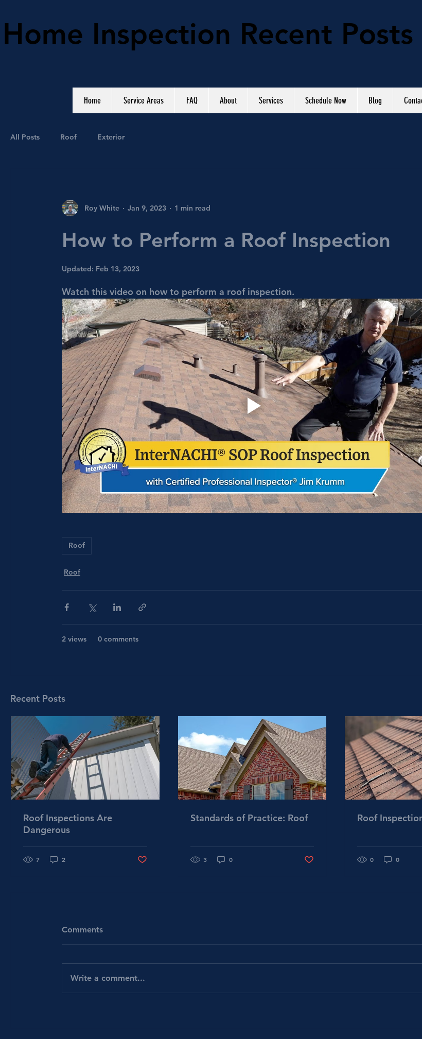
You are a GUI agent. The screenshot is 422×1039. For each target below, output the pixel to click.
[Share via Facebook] (67, 607)
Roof (68, 137)
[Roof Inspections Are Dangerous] (85, 758)
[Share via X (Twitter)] (92, 607)
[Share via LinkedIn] (117, 607)
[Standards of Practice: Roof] (252, 758)
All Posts (25, 137)
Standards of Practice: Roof (249, 818)
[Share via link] (142, 607)
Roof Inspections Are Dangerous (67, 824)
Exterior (111, 137)
